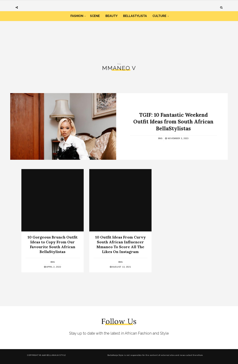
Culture (159, 16)
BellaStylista (135, 16)
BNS (160, 138)
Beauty (111, 16)
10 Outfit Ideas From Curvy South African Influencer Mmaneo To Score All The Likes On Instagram (120, 244)
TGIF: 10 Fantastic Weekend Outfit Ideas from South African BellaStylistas (173, 122)
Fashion (76, 16)
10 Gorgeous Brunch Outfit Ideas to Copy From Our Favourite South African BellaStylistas (53, 244)
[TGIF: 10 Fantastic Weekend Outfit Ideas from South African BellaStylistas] (63, 126)
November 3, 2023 (178, 138)
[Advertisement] (119, 36)
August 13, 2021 (121, 267)
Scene (95, 16)
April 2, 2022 (53, 267)
